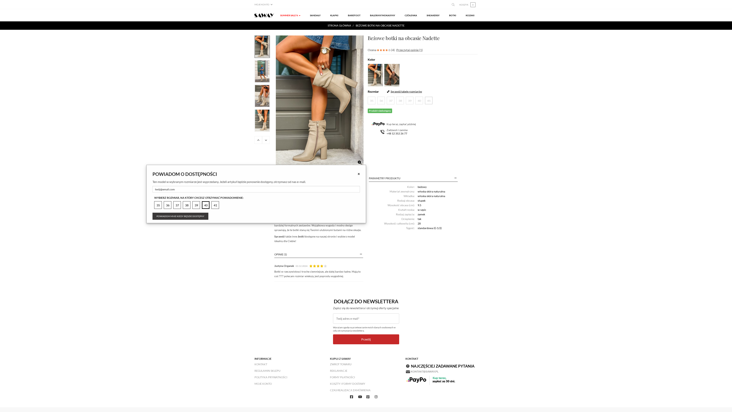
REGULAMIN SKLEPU (267, 370)
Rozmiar (373, 91)
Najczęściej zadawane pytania (442, 366)
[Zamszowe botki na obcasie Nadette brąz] (392, 74)
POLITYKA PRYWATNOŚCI (270, 377)
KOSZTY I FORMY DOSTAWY (347, 383)
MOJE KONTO (263, 383)
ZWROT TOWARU (341, 364)
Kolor (371, 59)
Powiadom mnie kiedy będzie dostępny (180, 216)
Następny (266, 140)
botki (301, 236)
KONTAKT (260, 364)
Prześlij (366, 339)
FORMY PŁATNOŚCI (342, 377)
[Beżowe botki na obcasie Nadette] (319, 101)
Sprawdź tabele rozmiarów (406, 91)
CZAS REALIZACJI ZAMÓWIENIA (350, 390)
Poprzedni (258, 140)
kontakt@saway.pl (424, 371)
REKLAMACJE (338, 370)
